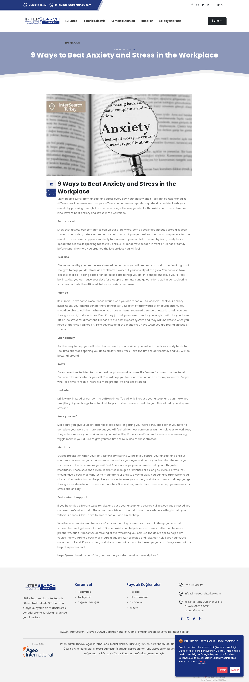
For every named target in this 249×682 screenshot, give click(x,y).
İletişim (134, 607)
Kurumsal (71, 21)
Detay (202, 661)
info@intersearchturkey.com (73, 5)
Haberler (147, 21)
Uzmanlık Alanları (123, 21)
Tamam (222, 670)
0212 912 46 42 (37, 5)
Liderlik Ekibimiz (94, 21)
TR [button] (218, 5)
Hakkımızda (84, 591)
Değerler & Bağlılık (88, 602)
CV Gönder (72, 43)
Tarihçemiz (84, 597)
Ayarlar (235, 670)
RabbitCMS (219, 677)
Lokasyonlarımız (170, 21)
